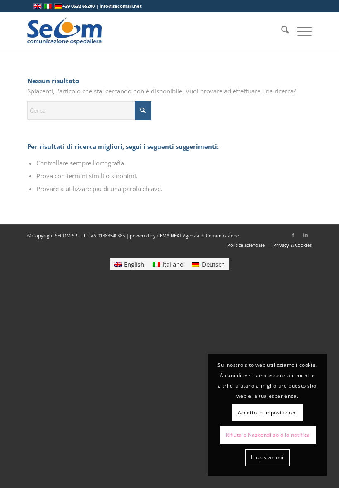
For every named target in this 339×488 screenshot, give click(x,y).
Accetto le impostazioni (267, 412)
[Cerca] (281, 31)
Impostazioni (267, 457)
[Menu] (300, 31)
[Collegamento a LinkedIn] (305, 235)
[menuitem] (281, 31)
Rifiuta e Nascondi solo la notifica (268, 434)
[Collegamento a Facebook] (293, 235)
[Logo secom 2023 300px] (64, 31)
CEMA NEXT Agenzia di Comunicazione (198, 235)
